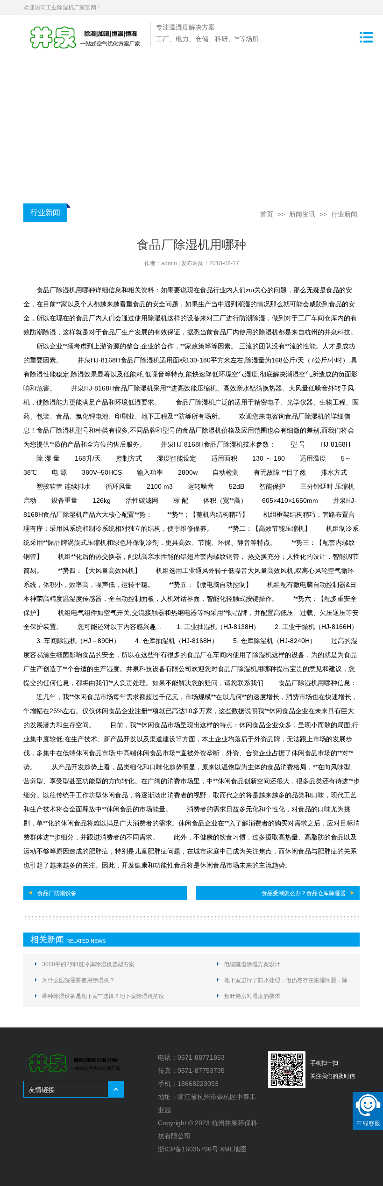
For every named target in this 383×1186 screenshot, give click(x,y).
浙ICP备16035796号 (188, 1149)
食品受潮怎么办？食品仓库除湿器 (304, 893)
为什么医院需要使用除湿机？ (78, 980)
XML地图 (233, 1149)
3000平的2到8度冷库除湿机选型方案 (88, 964)
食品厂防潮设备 (57, 893)
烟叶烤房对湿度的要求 (252, 996)
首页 (266, 214)
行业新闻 (344, 214)
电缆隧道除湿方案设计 (252, 964)
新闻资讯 (302, 214)
